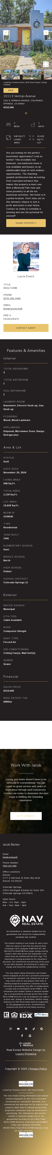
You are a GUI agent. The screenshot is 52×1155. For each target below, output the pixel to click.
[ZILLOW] (30, 1035)
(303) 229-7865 (10, 866)
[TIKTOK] (34, 1029)
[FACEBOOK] (22, 1035)
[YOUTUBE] (18, 1029)
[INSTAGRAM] (10, 1029)
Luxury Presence (26, 1054)
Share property (26, 223)
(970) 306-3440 (12, 298)
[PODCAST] (26, 1029)
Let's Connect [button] (26, 816)
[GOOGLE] (41, 1029)
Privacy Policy (38, 1068)
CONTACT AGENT (26, 328)
